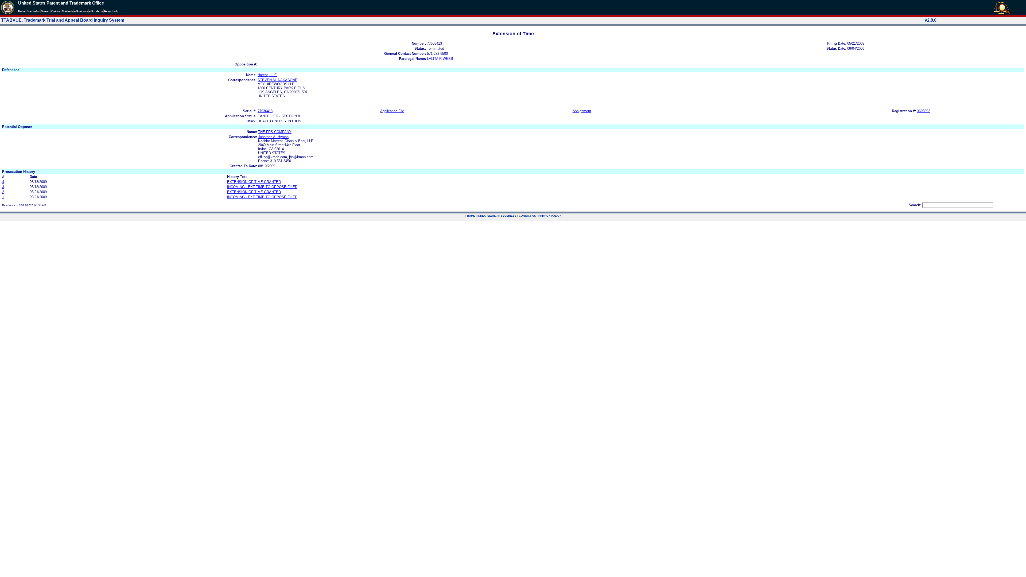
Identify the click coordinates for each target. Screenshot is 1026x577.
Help (115, 11)
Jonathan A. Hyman (273, 137)
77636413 (265, 111)
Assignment (582, 111)
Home (22, 11)
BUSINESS (508, 215)
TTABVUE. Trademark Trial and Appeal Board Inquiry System (62, 20)
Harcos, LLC (267, 75)
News (107, 11)
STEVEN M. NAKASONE (277, 80)
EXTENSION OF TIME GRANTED (254, 182)
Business (81, 11)
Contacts (67, 11)
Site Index (33, 11)
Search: (915, 205)
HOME (471, 215)
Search (45, 11)
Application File (392, 111)
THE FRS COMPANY (275, 132)
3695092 (923, 111)
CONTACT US (527, 215)
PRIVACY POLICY (549, 215)
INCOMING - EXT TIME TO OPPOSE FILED (262, 187)
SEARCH (493, 215)
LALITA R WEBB (440, 59)
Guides (56, 11)
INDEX (481, 215)
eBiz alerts (96, 11)
